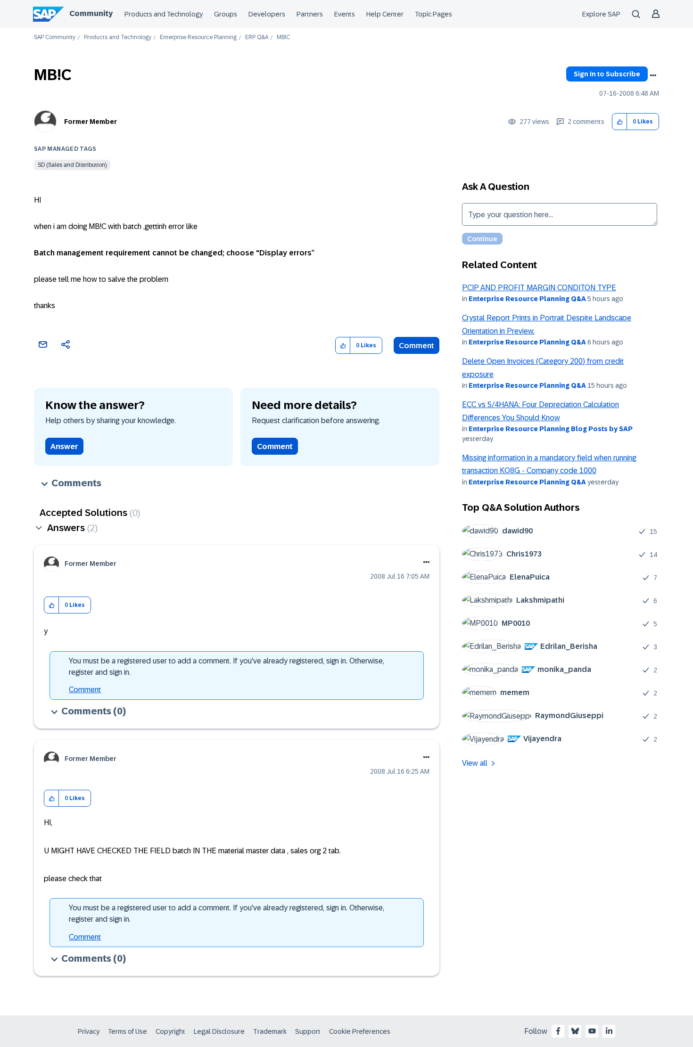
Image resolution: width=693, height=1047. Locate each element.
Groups (225, 14)
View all (474, 763)
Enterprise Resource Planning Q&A (527, 299)
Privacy (88, 1031)
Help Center (385, 14)
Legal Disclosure (219, 1031)
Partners (310, 14)
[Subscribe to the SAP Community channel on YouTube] (592, 1031)
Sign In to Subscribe (607, 74)
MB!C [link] (283, 37)
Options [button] (653, 75)
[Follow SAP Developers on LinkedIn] (609, 1031)
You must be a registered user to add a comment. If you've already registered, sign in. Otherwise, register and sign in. (226, 666)
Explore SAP (601, 14)
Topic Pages (433, 14)
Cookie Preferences (359, 1031)
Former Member (90, 121)
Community (91, 13)
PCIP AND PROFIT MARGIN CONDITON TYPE (539, 288)
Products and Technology (163, 14)
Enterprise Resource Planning (198, 37)
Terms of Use (127, 1031)
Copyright (170, 1031)
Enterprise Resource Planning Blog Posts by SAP (551, 429)
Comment (416, 346)
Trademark (270, 1031)
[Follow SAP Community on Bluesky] (575, 1031)
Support (308, 1031)
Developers (266, 14)
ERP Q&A (256, 37)
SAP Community (54, 37)
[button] (619, 122)
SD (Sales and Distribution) (72, 165)
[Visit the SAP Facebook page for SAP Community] (558, 1031)
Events (344, 14)
